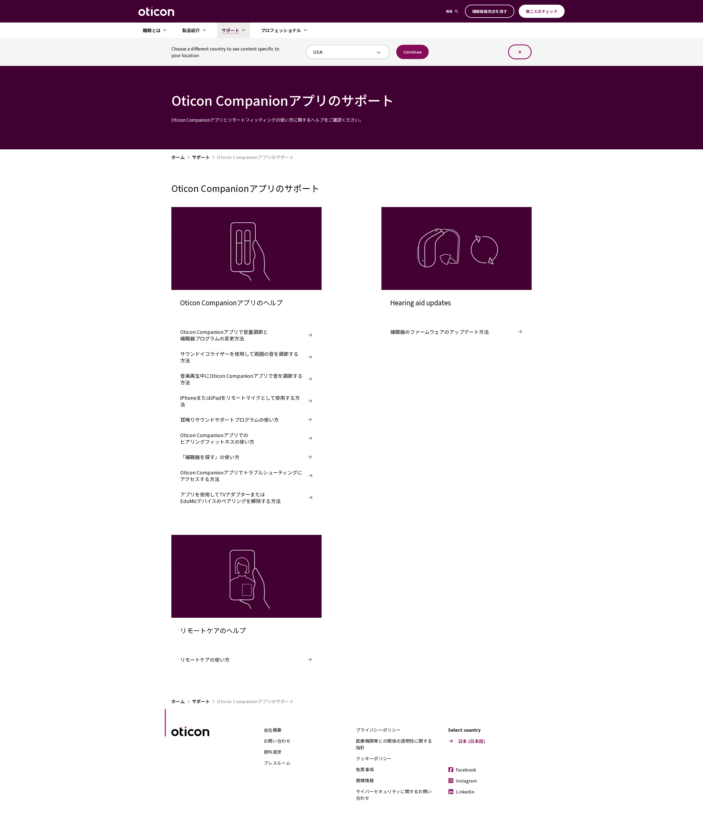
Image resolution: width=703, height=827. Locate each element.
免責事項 (365, 769)
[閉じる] (520, 51)
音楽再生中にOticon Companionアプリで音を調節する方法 (241, 379)
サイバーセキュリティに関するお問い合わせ (394, 794)
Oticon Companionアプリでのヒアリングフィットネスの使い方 (217, 438)
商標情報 (365, 780)
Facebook (466, 769)
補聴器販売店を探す (489, 11)
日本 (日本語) (472, 741)
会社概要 (272, 730)
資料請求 (272, 751)
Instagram (466, 780)
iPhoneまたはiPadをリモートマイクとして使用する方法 (240, 401)
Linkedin (465, 791)
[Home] (156, 11)
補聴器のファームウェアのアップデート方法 (439, 331)
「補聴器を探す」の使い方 (209, 456)
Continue (412, 52)
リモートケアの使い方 (205, 659)
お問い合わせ (277, 740)
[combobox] (344, 51)
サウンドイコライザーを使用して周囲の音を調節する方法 (239, 357)
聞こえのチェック (541, 11)
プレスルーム (277, 762)
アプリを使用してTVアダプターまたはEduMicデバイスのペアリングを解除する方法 (230, 497)
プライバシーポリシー (378, 730)
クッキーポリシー (374, 758)
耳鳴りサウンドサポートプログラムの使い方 (229, 419)
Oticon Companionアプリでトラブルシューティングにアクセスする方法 (241, 475)
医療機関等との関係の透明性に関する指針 (394, 744)
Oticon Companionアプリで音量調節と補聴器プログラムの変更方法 (224, 335)
